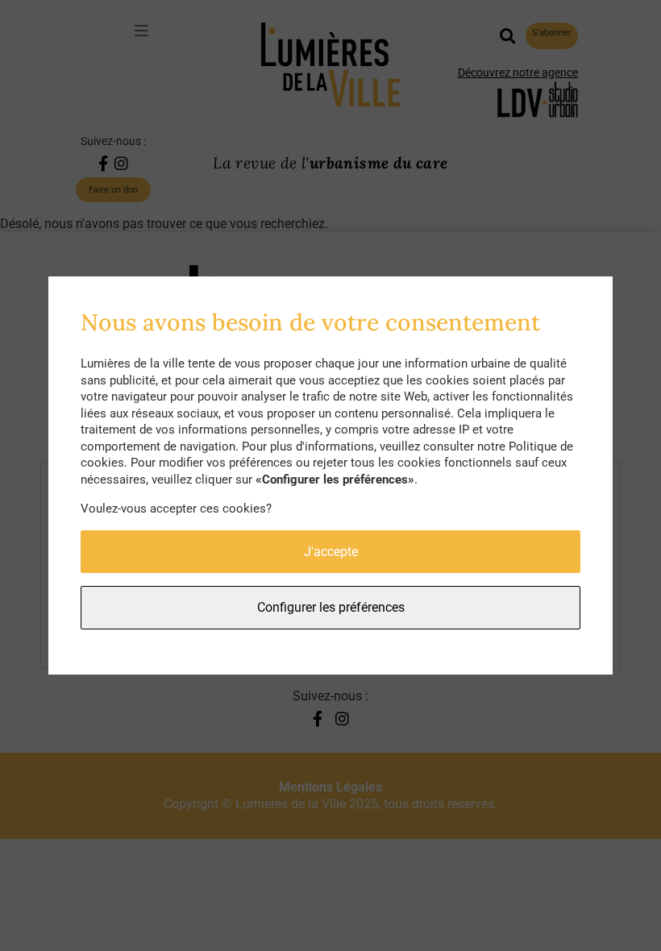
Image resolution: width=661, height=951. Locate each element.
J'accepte (331, 551)
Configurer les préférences (331, 607)
